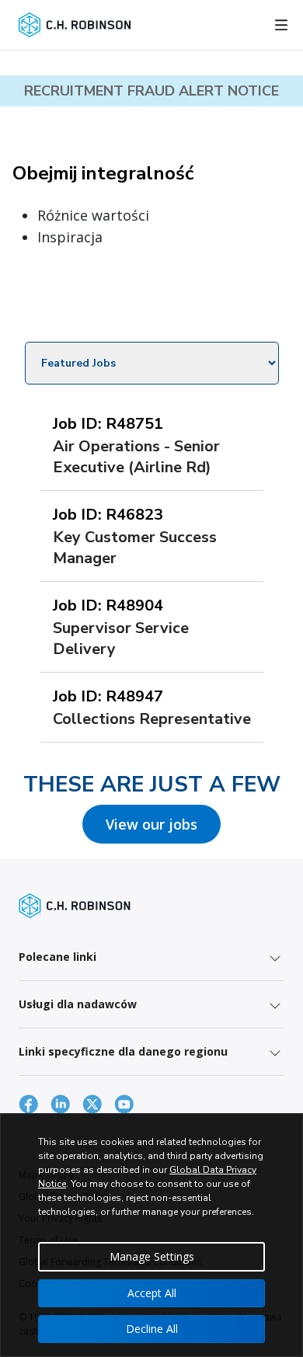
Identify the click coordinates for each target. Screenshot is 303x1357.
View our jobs (151, 824)
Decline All (152, 1328)
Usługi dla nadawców (78, 1004)
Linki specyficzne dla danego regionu (123, 1051)
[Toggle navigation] (281, 25)
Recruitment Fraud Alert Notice (151, 91)
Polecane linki (57, 956)
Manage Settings (152, 1256)
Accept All (151, 1293)
